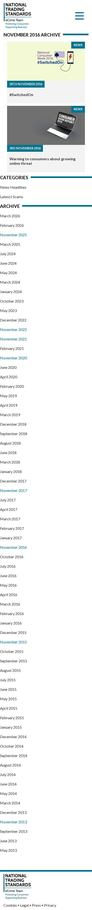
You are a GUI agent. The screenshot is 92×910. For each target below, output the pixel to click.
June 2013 (8, 841)
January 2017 (11, 537)
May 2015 (8, 698)
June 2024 (8, 263)
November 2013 (13, 822)
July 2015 (8, 680)
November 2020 (13, 358)
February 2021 (12, 348)
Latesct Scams (11, 196)
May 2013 (8, 850)
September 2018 (13, 433)
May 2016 (8, 585)
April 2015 (8, 708)
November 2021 (13, 339)
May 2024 (8, 272)
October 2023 (11, 301)
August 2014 (10, 765)
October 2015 (11, 651)
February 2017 (12, 528)
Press (36, 905)
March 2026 (10, 216)
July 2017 (8, 500)
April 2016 (8, 594)
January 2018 (11, 471)
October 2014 (11, 746)
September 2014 (13, 755)
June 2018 (8, 452)
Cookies (10, 905)
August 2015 (10, 670)
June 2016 (8, 575)
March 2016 (10, 604)
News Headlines (13, 187)
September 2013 (13, 831)
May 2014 (8, 793)
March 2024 (10, 282)
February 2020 (12, 386)
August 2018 (10, 443)
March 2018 (10, 462)
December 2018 (13, 424)
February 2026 (12, 225)
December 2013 (13, 812)
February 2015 (12, 717)
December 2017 (13, 481)
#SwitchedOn (21, 94)
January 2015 (11, 727)
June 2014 (8, 784)
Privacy (50, 905)
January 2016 (11, 623)
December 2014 (13, 736)
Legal (24, 905)
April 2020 (8, 377)
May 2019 (8, 395)
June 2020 (8, 367)
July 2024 (8, 253)
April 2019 (8, 405)
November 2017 (13, 490)
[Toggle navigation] (79, 16)
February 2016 (12, 613)
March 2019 (10, 414)
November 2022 (13, 329)
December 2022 (13, 320)
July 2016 (8, 566)
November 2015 (13, 642)
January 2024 (11, 291)
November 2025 (13, 234)
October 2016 (11, 556)
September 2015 (13, 661)
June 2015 (8, 689)
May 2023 (8, 310)
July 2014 (8, 774)
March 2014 (10, 803)
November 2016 (13, 547)
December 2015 (13, 632)
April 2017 (8, 509)
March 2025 (10, 244)
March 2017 (10, 519)
